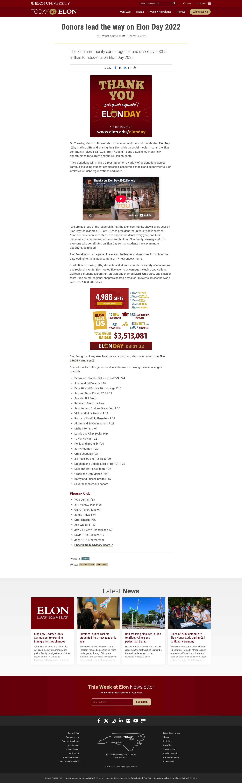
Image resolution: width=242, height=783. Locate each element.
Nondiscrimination (171, 753)
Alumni (85, 558)
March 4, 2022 (137, 36)
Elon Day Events (87, 564)
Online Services (72, 749)
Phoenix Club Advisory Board (92, 545)
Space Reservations (171, 733)
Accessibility (168, 761)
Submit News (200, 12)
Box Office (167, 745)
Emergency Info (72, 737)
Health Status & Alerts (69, 761)
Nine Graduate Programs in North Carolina (84, 778)
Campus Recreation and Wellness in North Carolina (128, 778)
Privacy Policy (169, 749)
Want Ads (125, 12)
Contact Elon (73, 733)
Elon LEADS (102, 564)
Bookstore (167, 741)
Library (166, 737)
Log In (188, 3)
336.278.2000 (121, 757)
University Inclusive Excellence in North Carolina (175, 778)
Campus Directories (70, 741)
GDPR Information (171, 757)
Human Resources (71, 757)
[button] (204, 3)
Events (140, 12)
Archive (181, 12)
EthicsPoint (74, 753)
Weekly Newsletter (160, 12)
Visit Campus (73, 745)
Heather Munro (109, 36)
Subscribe (142, 701)
